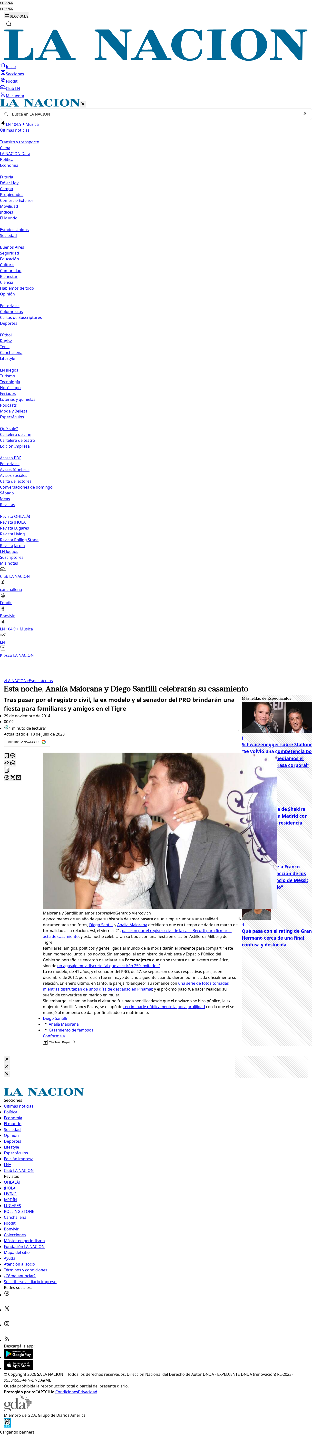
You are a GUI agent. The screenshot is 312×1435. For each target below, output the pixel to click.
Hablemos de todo (17, 288)
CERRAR (6, 3)
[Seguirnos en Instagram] (7, 1325)
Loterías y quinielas (17, 399)
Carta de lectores (15, 481)
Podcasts (8, 405)
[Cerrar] (83, 104)
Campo (6, 188)
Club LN (13, 88)
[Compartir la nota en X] (13, 778)
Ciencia (6, 282)
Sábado (7, 493)
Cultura (7, 264)
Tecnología (10, 381)
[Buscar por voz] (305, 114)
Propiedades (11, 194)
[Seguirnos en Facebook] (7, 1294)
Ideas (5, 498)
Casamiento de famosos (71, 1030)
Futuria (6, 177)
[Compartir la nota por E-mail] (18, 778)
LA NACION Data (15, 153)
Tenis (5, 346)
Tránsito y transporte (19, 142)
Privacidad (87, 1392)
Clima (5, 147)
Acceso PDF (10, 458)
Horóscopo (10, 387)
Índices (6, 212)
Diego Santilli (101, 924)
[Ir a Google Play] (18, 1357)
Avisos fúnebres (14, 469)
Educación (9, 259)
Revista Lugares (14, 528)
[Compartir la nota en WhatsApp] (13, 763)
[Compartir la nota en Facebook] (7, 778)
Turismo (7, 376)
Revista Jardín (12, 545)
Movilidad (9, 206)
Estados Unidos (14, 229)
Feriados (8, 393)
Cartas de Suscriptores (21, 317)
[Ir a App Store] (18, 1368)
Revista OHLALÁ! (15, 516)
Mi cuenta (15, 95)
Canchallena (11, 352)
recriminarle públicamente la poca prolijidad (164, 1006)
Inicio (11, 66)
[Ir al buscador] (9, 24)
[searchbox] (154, 114)
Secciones (15, 74)
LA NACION (15, 680)
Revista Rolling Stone (19, 539)
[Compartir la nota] (7, 763)
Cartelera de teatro (17, 440)
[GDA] (18, 1409)
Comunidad (10, 270)
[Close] (7, 1059)
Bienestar (9, 276)
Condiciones (66, 1392)
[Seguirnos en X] (7, 1310)
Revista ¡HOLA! (13, 522)
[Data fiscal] (7, 1426)
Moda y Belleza (14, 411)
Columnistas (11, 311)
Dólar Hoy (9, 183)
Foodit (12, 81)
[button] (156, 378)
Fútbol (6, 335)
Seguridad (9, 253)
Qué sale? (9, 428)
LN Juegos (9, 370)
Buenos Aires (12, 247)
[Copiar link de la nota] (7, 770)
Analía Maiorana (132, 924)
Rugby (6, 341)
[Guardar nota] (7, 756)
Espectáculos (40, 680)
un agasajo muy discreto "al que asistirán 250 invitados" (108, 965)
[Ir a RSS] (7, 1340)
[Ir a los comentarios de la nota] (13, 756)
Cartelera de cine (15, 434)
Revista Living (12, 534)
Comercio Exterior (16, 200)
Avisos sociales (13, 475)
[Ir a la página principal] (156, 59)
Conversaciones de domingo (26, 487)
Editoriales (10, 305)
